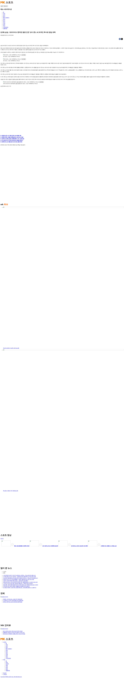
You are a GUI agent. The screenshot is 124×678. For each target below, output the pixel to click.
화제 (7, 667)
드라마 (7, 663)
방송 (7, 662)
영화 (7, 665)
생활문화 (8, 670)
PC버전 (4, 673)
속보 (7, 644)
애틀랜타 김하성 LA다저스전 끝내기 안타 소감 (13, 632)
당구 (7, 651)
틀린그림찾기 (9, 648)
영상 (7, 657)
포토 (7, 655)
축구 (7, 647)
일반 (7, 652)
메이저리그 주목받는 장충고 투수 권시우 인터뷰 (14, 633)
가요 (7, 666)
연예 (4, 573)
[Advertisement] (13, 102)
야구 (7, 646)
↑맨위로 (5, 674)
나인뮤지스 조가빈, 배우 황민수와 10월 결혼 (13, 600)
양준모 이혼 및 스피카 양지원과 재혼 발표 (12, 601)
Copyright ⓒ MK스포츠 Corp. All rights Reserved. (11, 676)
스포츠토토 (8, 658)
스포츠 (4, 571)
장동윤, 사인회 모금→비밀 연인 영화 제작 (12, 599)
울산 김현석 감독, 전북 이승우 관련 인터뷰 (12, 631)
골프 (7, 650)
